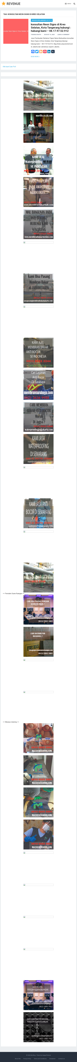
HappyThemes (46, 1055)
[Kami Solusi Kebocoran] (38, 320)
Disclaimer (52, 1058)
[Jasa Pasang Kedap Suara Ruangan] (38, 931)
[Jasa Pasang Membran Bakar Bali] (38, 192)
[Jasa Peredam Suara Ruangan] (38, 963)
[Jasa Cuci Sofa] (38, 738)
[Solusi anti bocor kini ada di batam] (38, 481)
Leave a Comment (63, 34)
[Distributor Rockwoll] (38, 642)
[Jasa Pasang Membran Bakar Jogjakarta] (38, 417)
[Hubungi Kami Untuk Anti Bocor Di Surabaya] (38, 256)
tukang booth (36, 34)
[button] (68, 4)
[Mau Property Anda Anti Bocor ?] (38, 545)
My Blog (33, 1055)
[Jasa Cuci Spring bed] (38, 802)
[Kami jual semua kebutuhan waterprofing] (38, 577)
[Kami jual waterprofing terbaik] (38, 96)
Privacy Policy (27, 1058)
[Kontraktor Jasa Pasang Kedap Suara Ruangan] (38, 1027)
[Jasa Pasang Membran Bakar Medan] (38, 224)
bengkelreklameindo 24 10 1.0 (42, 20)
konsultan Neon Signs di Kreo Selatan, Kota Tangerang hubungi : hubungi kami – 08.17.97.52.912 (51, 27)
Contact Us (61, 1058)
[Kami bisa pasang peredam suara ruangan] (38, 674)
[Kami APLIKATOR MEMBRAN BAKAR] (38, 353)
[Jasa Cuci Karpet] (38, 770)
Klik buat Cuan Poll (9, 67)
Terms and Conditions (40, 1058)
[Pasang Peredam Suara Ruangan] (38, 610)
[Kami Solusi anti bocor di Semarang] (38, 513)
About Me (18, 1058)
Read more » (35, 56)
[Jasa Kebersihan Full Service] (38, 867)
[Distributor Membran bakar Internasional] (38, 128)
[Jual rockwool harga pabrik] (38, 706)
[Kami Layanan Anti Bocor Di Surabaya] (38, 385)
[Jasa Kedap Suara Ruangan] (38, 899)
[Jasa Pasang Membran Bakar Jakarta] (38, 288)
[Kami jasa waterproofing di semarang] (38, 449)
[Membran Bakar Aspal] (38, 160)
